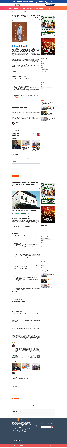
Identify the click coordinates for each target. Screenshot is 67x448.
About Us (27, 8)
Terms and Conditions (36, 427)
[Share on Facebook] (12, 46)
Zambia (20, 8)
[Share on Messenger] (14, 46)
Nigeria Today (16, 8)
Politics (18, 145)
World (42, 263)
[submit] (52, 427)
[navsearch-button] (49, 8)
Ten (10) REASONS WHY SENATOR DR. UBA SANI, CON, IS (51, 118)
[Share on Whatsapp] (16, 213)
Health (42, 244)
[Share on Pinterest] (19, 46)
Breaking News (10, 8)
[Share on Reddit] (25, 46)
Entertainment (43, 240)
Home (6, 8)
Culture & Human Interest (44, 69)
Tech (42, 90)
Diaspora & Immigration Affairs (45, 71)
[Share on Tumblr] (23, 46)
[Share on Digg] (26, 46)
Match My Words (43, 82)
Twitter (16, 98)
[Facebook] (12, 440)
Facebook (16, 99)
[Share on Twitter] (16, 46)
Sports (42, 88)
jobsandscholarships (43, 246)
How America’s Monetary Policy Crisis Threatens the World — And (48, 103)
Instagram (16, 97)
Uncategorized (43, 94)
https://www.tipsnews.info (18, 123)
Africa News (42, 59)
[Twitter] (14, 440)
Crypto (42, 67)
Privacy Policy (36, 8)
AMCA (31, 8)
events (42, 242)
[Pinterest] (21, 440)
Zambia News (43, 265)
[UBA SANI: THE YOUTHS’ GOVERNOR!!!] (44, 113)
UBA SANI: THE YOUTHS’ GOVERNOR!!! (51, 113)
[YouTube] (19, 440)
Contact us (41, 8)
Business (42, 63)
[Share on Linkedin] (18, 46)
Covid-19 (42, 65)
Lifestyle (42, 80)
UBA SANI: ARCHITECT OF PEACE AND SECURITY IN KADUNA (51, 108)
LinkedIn (16, 105)
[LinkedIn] (16, 440)
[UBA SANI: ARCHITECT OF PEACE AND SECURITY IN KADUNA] (44, 108)
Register (61, 8)
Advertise (36, 424)
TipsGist (24, 8)
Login (57, 8)
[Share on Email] (21, 46)
